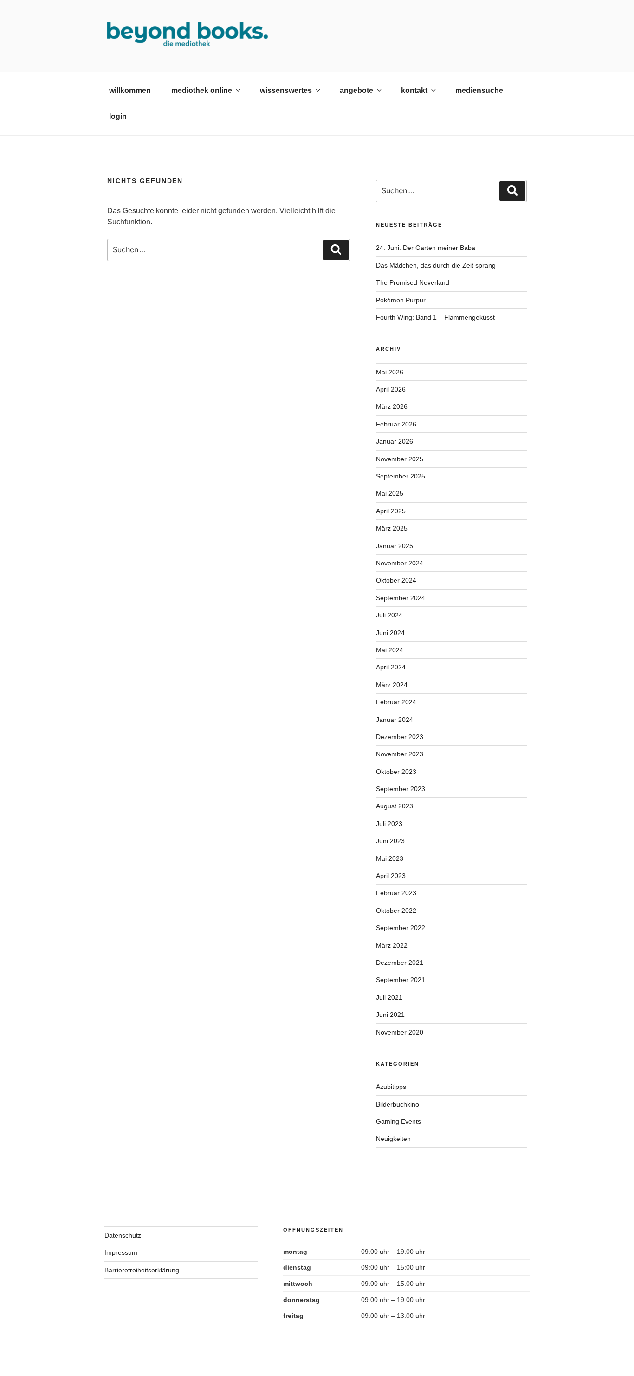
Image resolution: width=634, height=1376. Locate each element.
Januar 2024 (394, 719)
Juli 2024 (389, 615)
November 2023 (399, 754)
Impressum (120, 1252)
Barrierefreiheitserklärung (141, 1270)
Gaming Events (398, 1121)
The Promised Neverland (412, 282)
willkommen (130, 90)
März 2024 (392, 684)
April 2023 (391, 875)
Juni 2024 (390, 632)
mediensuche (479, 90)
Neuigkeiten (393, 1138)
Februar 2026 (396, 424)
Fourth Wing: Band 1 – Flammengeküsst (435, 317)
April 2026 (391, 389)
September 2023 (400, 789)
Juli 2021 (389, 997)
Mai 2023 (389, 858)
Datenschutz (122, 1235)
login (118, 116)
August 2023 (394, 806)
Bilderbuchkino (397, 1104)
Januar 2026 (394, 441)
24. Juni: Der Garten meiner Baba (425, 247)
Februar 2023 (396, 893)
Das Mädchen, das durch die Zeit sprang (436, 265)
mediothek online (201, 90)
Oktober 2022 (396, 910)
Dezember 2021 (399, 962)
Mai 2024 (389, 650)
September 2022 (400, 927)
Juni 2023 (390, 841)
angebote (356, 90)
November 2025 (399, 459)
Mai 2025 (389, 493)
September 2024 (400, 598)
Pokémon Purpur (401, 300)
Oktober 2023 (396, 771)
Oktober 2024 (396, 580)
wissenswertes (286, 90)
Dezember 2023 (399, 736)
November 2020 (399, 1032)
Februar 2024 (396, 702)
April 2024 (391, 667)
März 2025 (392, 528)
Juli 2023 (389, 823)
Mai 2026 (389, 372)
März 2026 (392, 406)
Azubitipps (391, 1086)
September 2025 (400, 476)
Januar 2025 (394, 546)
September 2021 (400, 979)
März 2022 (392, 945)
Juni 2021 (390, 1014)
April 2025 (391, 511)
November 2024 (399, 563)
